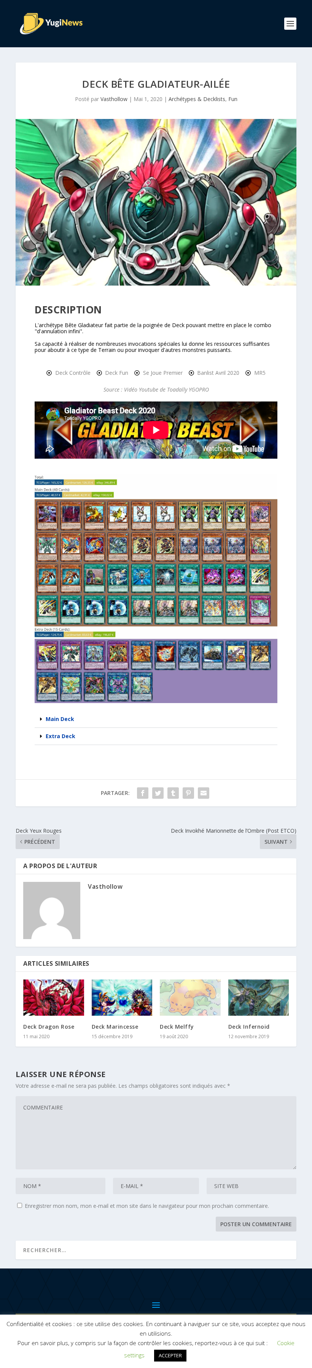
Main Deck (60, 719)
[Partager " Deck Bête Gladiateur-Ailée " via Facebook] (142, 793)
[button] (156, 719)
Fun (232, 99)
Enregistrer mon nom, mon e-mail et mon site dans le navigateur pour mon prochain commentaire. (147, 1205)
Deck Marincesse (115, 1026)
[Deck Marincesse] (122, 997)
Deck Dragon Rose (48, 1026)
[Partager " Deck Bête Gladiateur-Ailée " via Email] (203, 793)
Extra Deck (60, 736)
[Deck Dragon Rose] (53, 997)
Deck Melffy (177, 1026)
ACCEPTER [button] (170, 1355)
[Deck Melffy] (190, 997)
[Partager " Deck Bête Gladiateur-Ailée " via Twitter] (158, 793)
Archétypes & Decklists (197, 99)
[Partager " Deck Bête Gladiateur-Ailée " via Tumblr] (173, 793)
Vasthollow (113, 99)
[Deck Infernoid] (258, 997)
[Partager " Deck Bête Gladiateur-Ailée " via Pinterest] (188, 793)
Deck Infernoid (249, 1026)
